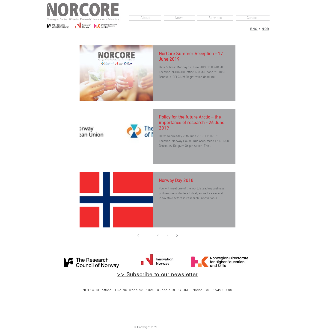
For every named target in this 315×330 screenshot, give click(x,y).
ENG (254, 29)
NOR (265, 29)
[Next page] (177, 235)
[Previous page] (138, 235)
